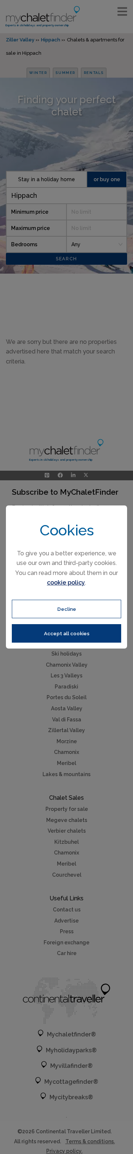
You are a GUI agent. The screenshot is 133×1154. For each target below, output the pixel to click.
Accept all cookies (66, 633)
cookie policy (66, 582)
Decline (66, 609)
